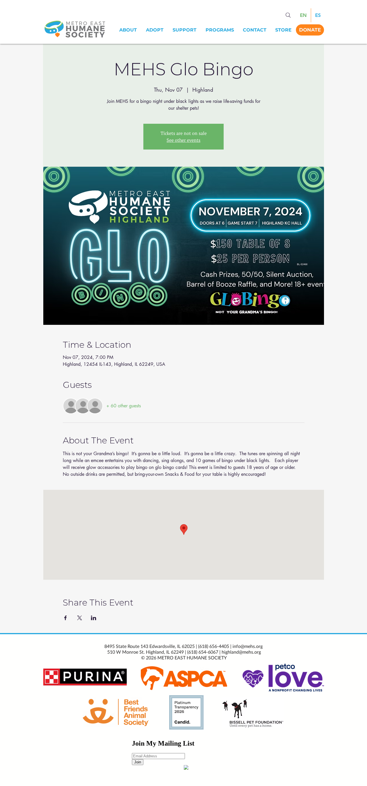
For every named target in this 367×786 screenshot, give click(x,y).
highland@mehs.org (241, 652)
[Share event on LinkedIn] (93, 618)
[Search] (288, 15)
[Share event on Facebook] (65, 618)
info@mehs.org (248, 646)
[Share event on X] (79, 618)
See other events (183, 140)
